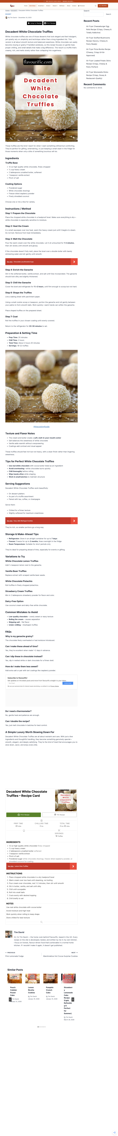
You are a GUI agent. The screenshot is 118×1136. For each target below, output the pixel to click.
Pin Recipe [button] (61, 815)
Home (25, 6)
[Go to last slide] (10, 999)
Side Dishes (32, 6)
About (68, 6)
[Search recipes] (95, 5)
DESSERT (8, 14)
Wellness (61, 6)
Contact (74, 6)
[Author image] (6, 18)
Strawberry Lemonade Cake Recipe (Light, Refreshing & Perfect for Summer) (68, 1000)
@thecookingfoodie (41, 427)
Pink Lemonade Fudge (14, 954)
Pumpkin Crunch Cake (49, 990)
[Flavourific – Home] (12, 5)
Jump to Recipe (36, 23)
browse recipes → (68, 1)
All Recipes (103, 5)
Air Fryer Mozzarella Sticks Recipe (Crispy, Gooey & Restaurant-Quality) (97, 75)
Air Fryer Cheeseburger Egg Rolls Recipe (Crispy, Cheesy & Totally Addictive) (98, 29)
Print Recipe (50, 23)
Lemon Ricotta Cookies (31, 990)
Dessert (55, 6)
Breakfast (41, 6)
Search (86, 11)
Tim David (13, 17)
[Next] (72, 999)
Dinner (48, 6)
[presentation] (14, 978)
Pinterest (82, 6)
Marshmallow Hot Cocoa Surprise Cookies (60, 954)
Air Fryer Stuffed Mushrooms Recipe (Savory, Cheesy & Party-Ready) (98, 41)
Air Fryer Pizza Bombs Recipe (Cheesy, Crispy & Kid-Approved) (98, 52)
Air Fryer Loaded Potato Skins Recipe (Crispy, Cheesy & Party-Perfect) (98, 64)
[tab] (38, 1026)
